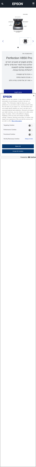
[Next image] (3, 41)
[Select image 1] (25, 41)
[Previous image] (33, 41)
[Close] (34, 96)
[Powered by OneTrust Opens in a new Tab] (27, 157)
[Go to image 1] (18, 47)
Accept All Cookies (18, 151)
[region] (18, 280)
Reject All (18, 146)
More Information (17, 121)
